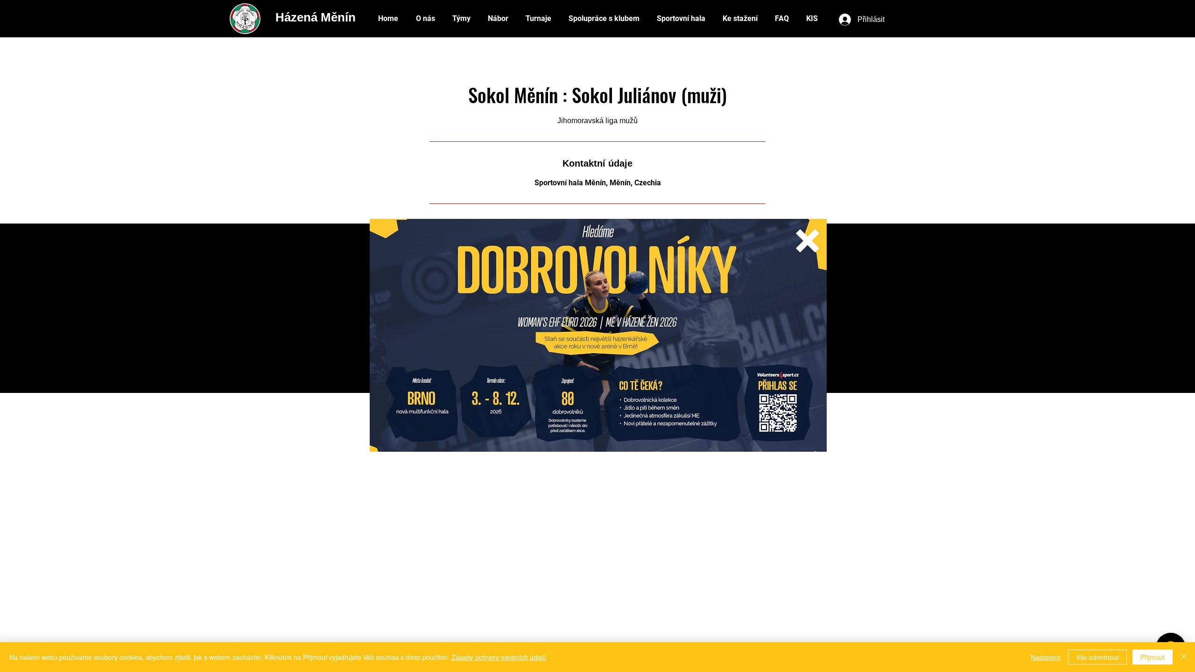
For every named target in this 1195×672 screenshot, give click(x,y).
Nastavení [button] (1046, 657)
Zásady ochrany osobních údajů (498, 657)
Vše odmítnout (1097, 657)
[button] (807, 240)
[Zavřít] (1183, 657)
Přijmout (1152, 657)
